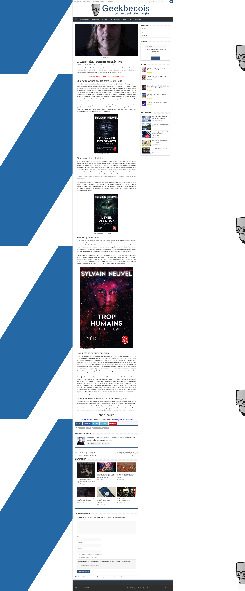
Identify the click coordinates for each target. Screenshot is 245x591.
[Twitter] (146, 2)
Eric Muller (80, 64)
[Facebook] (144, 2)
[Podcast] (159, 2)
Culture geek (95, 19)
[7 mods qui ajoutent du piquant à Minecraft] (146, 126)
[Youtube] (149, 2)
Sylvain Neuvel (97, 427)
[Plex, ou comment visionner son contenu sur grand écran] (146, 150)
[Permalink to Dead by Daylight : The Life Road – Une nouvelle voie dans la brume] (144, 87)
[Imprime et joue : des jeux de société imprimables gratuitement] (146, 134)
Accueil (76, 19)
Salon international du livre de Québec (124, 410)
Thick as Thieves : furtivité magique (157, 102)
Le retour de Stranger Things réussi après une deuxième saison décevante (106, 475)
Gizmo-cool (137, 19)
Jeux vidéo (105, 19)
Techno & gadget (84, 19)
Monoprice (144, 33)
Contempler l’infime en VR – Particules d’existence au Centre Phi (124, 453)
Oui (156, 54)
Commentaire (81, 520)
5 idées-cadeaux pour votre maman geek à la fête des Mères (125, 475)
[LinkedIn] (147, 2)
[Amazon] (158, 2)
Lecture (98, 64)
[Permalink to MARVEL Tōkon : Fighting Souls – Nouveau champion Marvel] (144, 69)
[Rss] (142, 2)
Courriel (79, 542)
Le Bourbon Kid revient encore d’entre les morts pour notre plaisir (86, 481)
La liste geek (109, 1)
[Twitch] (156, 2)
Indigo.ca (118, 420)
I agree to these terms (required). (89, 565)
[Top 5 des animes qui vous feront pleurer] (146, 143)
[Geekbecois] (123, 10)
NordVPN (144, 35)
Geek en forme (127, 19)
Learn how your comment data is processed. (109, 577)
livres (89, 427)
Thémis (107, 427)
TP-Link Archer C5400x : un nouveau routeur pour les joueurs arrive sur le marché (87, 453)
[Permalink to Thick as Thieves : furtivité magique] (144, 103)
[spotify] (153, 2)
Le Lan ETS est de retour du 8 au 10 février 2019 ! (126, 499)
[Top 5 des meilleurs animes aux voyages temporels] (146, 119)
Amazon (144, 28)
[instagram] (151, 2)
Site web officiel (86, 420)
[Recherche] (171, 1)
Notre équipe (86, 1)
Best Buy (144, 31)
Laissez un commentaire (108, 64)
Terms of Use (88, 563)
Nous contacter (77, 1)
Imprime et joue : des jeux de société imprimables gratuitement (160, 133)
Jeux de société (115, 19)
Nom (78, 536)
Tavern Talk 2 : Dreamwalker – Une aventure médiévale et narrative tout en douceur (158, 78)
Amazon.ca (129, 420)
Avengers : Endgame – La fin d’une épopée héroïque (86, 499)
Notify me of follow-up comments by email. (90, 554)
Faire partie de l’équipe (98, 1)
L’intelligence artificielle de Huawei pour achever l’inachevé (105, 500)
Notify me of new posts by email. (88, 557)
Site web (79, 548)
